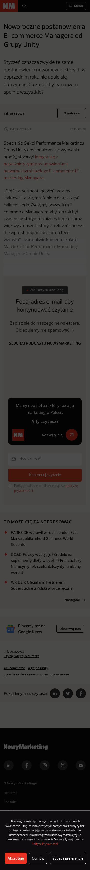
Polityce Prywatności (45, 844)
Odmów (38, 858)
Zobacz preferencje (68, 858)
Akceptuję (16, 858)
